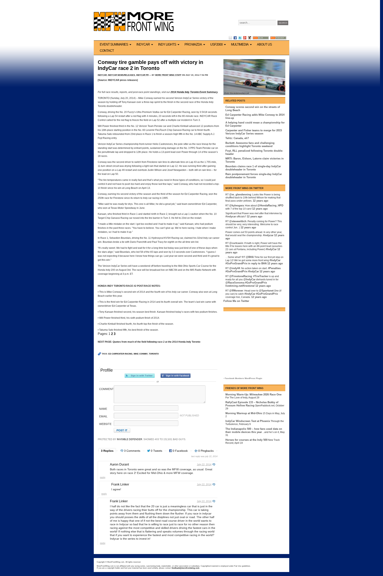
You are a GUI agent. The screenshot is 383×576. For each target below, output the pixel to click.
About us (264, 44)
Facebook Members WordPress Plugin (243, 378)
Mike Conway (141, 354)
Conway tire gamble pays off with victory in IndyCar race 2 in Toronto (150, 65)
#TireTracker (260, 276)
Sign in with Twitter (140, 375)
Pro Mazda (193, 44)
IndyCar (143, 44)
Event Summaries (114, 44)
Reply (102, 477)
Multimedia (240, 44)
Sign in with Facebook (176, 375)
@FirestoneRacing (240, 276)
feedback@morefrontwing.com (185, 568)
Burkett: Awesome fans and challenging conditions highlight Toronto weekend (249, 144)
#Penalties (274, 268)
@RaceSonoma (234, 282)
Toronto (154, 354)
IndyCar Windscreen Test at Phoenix (247, 421)
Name (103, 408)
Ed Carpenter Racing (120, 354)
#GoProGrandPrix (236, 263)
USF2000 (216, 44)
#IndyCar (271, 249)
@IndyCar (249, 279)
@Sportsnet (266, 290)
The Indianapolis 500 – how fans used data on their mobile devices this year (253, 430)
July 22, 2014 (204, 464)
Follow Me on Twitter (236, 300)
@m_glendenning (240, 194)
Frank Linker (120, 484)
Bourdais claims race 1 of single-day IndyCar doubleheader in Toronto (253, 168)
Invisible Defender (129, 439)
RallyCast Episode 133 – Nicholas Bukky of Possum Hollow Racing (251, 404)
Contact (107, 50)
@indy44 (234, 268)
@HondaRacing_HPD (270, 205)
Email (103, 416)
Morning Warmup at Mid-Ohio (243, 413)
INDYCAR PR (142, 75)
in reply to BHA (257, 263)
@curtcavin (236, 243)
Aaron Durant (119, 464)
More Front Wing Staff (168, 75)
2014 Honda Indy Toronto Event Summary (194, 92)
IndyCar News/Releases (121, 75)
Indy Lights (167, 44)
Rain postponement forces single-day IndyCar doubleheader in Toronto (253, 176)
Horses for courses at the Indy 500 (246, 439)
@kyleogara (236, 205)
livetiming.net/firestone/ (240, 285)
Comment (106, 389)
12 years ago (260, 200)
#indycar (230, 216)
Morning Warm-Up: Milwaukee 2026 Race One (253, 394)
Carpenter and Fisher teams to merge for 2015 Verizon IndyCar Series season (253, 132)
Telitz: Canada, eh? (237, 138)
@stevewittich (237, 221)
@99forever (236, 290)
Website (105, 424)
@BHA (250, 257)
